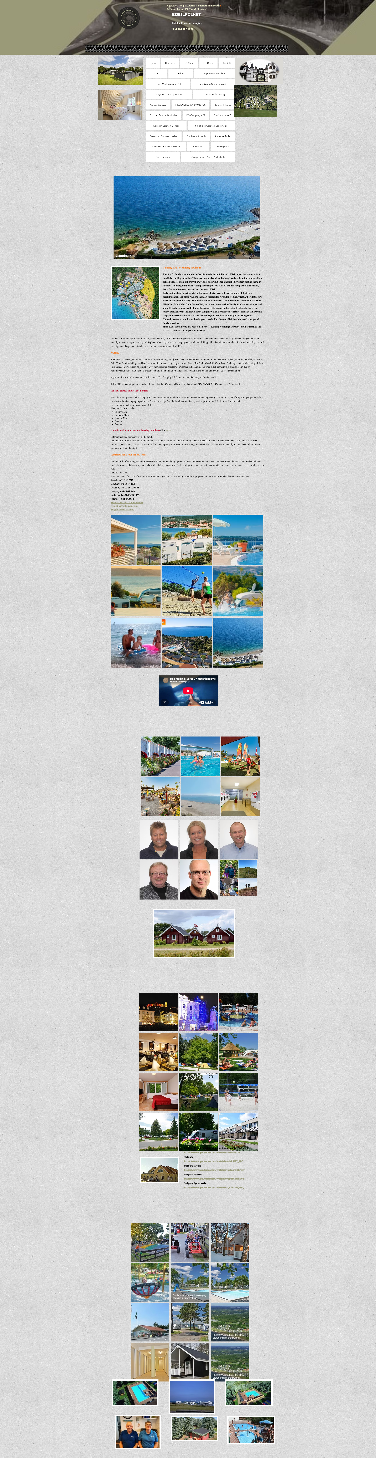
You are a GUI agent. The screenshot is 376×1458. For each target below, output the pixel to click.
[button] (136, 540)
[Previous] (117, 217)
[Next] (256, 217)
